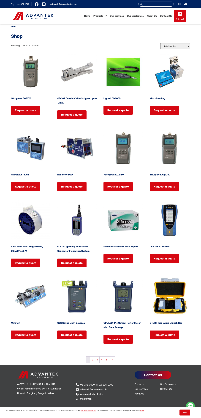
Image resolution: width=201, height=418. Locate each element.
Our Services (117, 15)
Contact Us (166, 15)
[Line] (44, 4)
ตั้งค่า (142, 411)
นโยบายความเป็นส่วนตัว (88, 411)
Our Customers (135, 15)
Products (98, 15)
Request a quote (25, 110)
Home (87, 15)
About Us (152, 15)
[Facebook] (37, 4)
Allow (185, 412)
